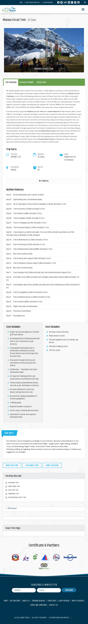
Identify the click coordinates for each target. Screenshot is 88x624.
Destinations (15, 600)
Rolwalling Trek (13, 493)
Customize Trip (31, 465)
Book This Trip (12, 465)
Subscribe (69, 590)
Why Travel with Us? (33, 2)
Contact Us (53, 605)
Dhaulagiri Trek (13, 482)
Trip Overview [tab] (10, 82)
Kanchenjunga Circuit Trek (17, 497)
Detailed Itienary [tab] (26, 82)
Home (6, 600)
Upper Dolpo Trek (14, 486)
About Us (26, 600)
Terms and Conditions (38, 605)
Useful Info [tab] (41, 82)
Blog (21, 2)
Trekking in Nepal (38, 600)
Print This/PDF (52, 465)
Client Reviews (48, 2)
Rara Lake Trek (13, 490)
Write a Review (77, 600)
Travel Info (51, 600)
